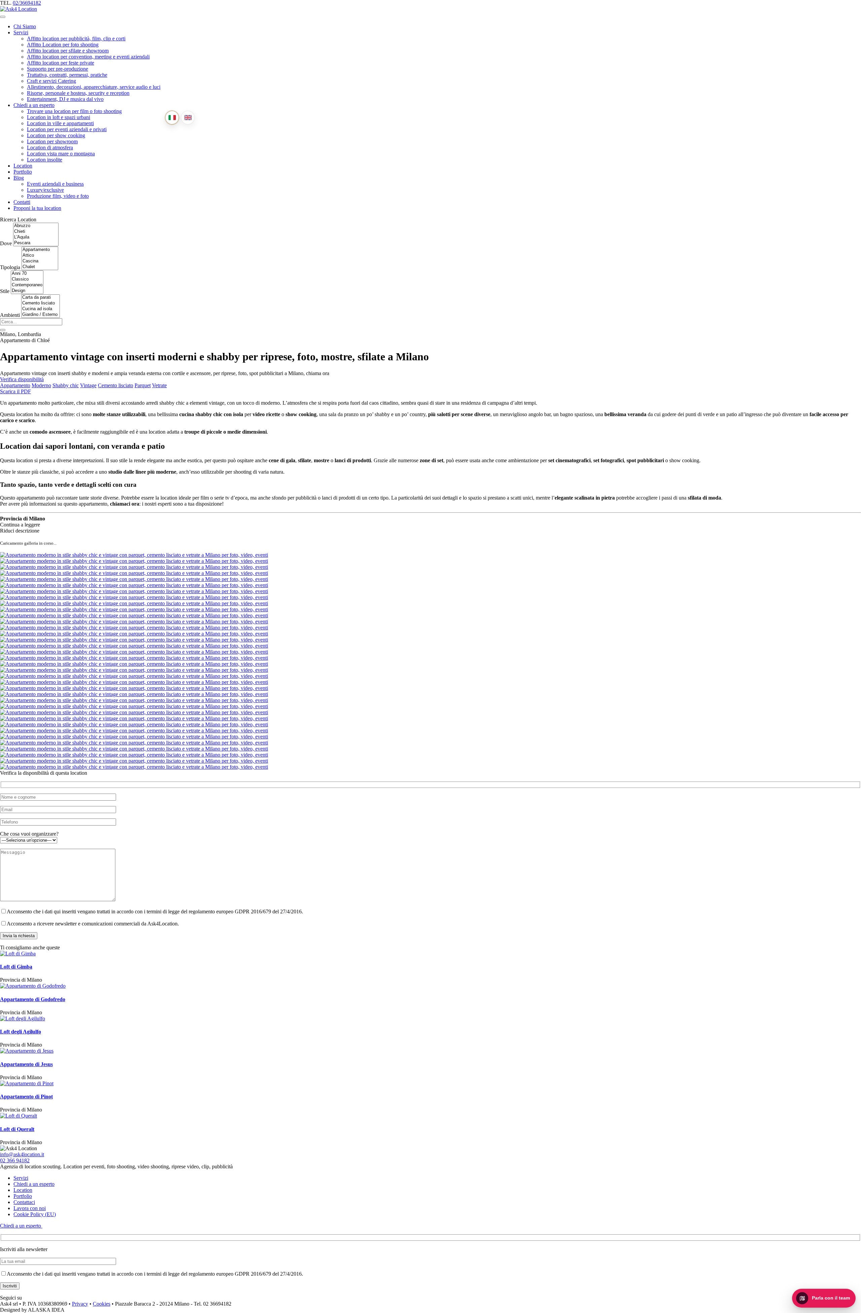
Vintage (88, 385)
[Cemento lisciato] (41, 303)
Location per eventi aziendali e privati (67, 129)
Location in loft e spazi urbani (58, 117)
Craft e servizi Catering (51, 81)
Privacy (80, 1304)
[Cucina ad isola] (41, 309)
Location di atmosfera (50, 147)
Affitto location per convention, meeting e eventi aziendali (88, 57)
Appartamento (15, 385)
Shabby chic (65, 385)
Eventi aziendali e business (55, 184)
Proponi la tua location (37, 208)
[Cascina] (40, 261)
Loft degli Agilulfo (20, 1031)
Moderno (41, 385)
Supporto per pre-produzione (57, 69)
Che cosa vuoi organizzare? (29, 834)
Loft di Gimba (16, 967)
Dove (6, 243)
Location (22, 166)
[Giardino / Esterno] (41, 315)
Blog (18, 178)
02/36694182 (27, 3)
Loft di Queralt (17, 1129)
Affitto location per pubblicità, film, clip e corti (76, 38)
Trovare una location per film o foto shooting (74, 111)
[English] (188, 117)
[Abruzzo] (35, 226)
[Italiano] (172, 117)
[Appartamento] (40, 250)
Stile (4, 291)
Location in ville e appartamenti (60, 123)
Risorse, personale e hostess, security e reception (78, 93)
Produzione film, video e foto (58, 196)
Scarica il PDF (15, 391)
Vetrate (159, 385)
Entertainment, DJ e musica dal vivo (65, 99)
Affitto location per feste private (60, 63)
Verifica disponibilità (22, 379)
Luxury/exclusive (45, 190)
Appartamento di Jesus (26, 1064)
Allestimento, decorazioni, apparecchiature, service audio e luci (93, 87)
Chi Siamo (24, 26)
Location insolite (44, 159)
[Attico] (40, 255)
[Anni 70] (27, 274)
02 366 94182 (15, 1160)
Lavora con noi (29, 1208)
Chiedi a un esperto (33, 105)
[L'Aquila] (35, 237)
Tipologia (10, 267)
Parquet (143, 385)
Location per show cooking (56, 135)
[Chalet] (40, 267)
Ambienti (10, 315)
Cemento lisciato (115, 385)
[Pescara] (35, 243)
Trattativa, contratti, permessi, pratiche (67, 75)
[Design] (27, 291)
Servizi (20, 32)
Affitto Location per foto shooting (63, 44)
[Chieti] (35, 231)
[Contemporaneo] (27, 285)
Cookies (101, 1304)
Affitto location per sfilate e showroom (68, 50)
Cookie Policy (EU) (34, 1214)
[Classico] (27, 279)
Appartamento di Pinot (26, 1096)
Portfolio (22, 172)
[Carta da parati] (41, 297)
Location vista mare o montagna (61, 153)
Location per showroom (52, 141)
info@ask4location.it (22, 1154)
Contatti (21, 202)
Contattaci (24, 1202)
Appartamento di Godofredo (32, 999)
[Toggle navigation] (2, 17)
